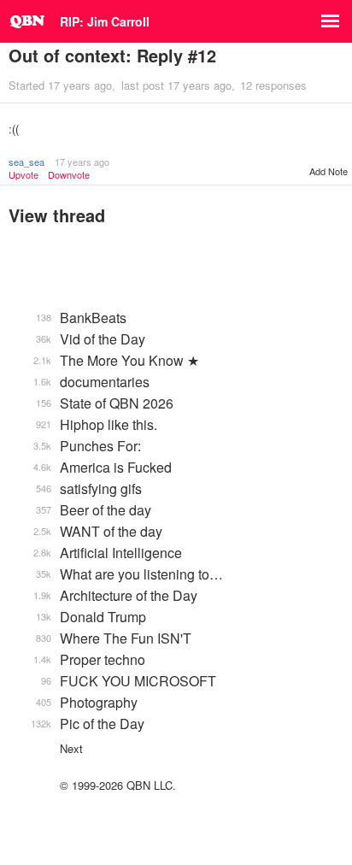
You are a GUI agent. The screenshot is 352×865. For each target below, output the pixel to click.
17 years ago (82, 161)
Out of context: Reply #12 (112, 55)
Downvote (69, 174)
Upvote (23, 174)
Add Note (328, 171)
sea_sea (26, 161)
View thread (57, 215)
